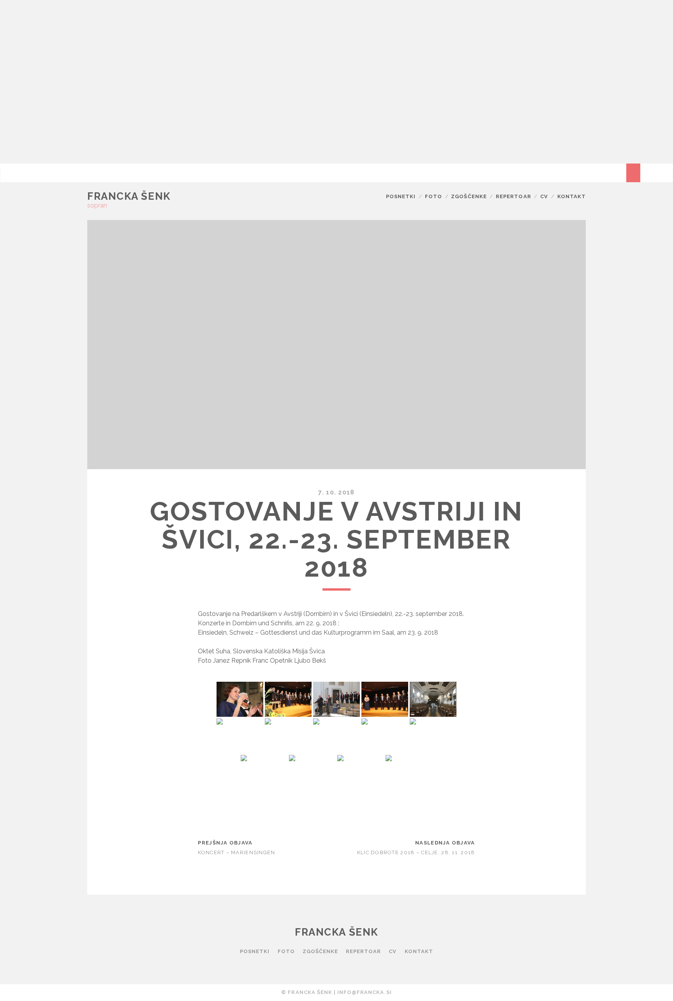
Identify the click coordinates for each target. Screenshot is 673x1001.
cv (544, 196)
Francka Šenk (129, 196)
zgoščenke (468, 196)
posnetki (401, 196)
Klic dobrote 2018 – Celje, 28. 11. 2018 (416, 852)
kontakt (571, 196)
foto (433, 196)
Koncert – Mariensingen (236, 852)
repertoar (513, 196)
